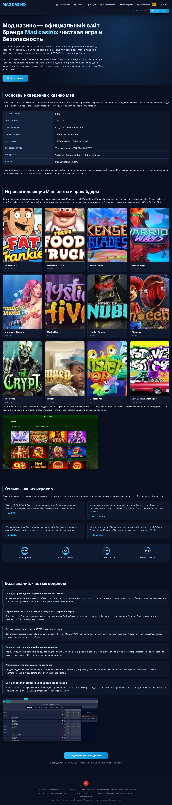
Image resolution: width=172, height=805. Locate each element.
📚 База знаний (146, 5)
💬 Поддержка (126, 5)
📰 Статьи (78, 5)
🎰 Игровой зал (63, 5)
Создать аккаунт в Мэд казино (86, 755)
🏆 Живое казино (107, 5)
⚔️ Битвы (164, 5)
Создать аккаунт (159, 11)
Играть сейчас (15, 78)
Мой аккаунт (141, 11)
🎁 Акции (91, 5)
